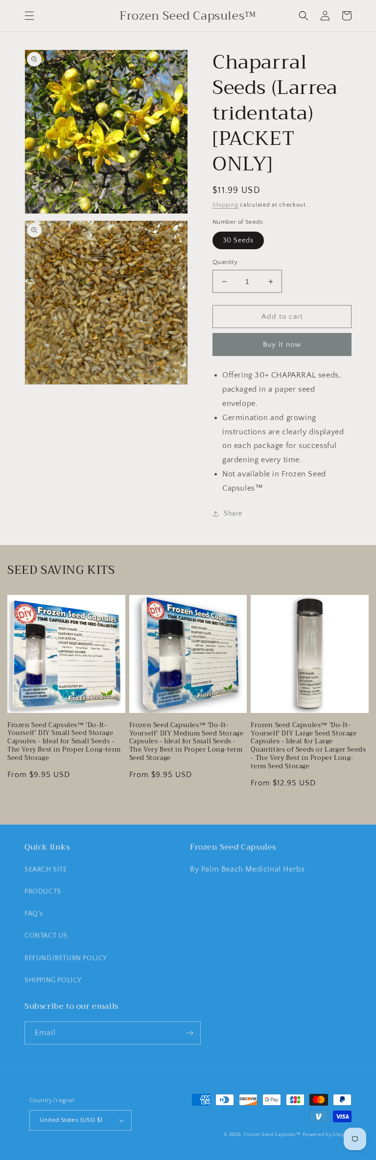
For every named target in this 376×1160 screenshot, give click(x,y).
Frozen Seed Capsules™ (272, 1134)
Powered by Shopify (327, 1134)
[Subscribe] (189, 1032)
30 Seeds (238, 240)
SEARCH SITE (45, 870)
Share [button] (233, 514)
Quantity (224, 262)
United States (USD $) (71, 1119)
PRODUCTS (42, 892)
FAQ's (33, 914)
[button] (29, 15)
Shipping (225, 205)
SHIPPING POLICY (53, 980)
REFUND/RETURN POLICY (65, 958)
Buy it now (282, 344)
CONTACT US (46, 936)
